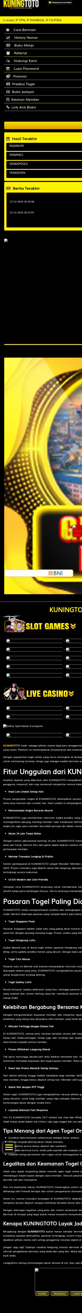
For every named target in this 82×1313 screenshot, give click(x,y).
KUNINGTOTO (11, 745)
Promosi (60, 1293)
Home (42, 1293)
